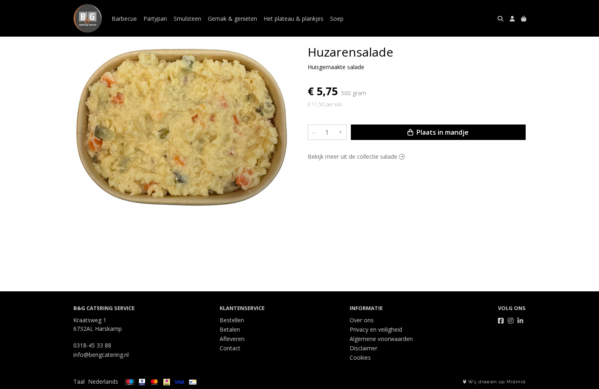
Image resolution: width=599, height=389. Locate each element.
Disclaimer (363, 348)
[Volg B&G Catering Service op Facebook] (501, 320)
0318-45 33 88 (92, 345)
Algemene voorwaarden (381, 339)
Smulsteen (187, 18)
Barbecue (124, 18)
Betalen (230, 329)
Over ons (362, 320)
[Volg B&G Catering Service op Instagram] (510, 320)
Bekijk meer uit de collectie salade (353, 156)
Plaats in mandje (442, 132)
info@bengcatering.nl (101, 354)
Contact (230, 348)
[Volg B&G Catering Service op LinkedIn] (520, 320)
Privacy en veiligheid (376, 329)
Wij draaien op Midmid (496, 382)
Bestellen (232, 320)
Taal (79, 381)
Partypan (155, 18)
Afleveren (232, 339)
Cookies (360, 357)
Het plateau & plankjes (294, 18)
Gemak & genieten (232, 18)
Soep (337, 18)
